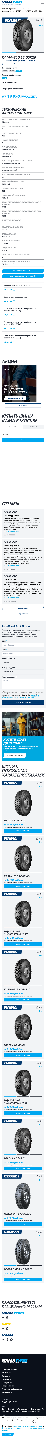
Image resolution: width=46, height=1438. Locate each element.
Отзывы (31, 61)
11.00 (12, 71)
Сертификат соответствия (15, 299)
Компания (6, 1373)
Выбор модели (9, 668)
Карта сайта (7, 1392)
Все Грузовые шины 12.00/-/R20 (21, 276)
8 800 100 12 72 (9, 1402)
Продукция (7, 1383)
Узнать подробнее (11, 531)
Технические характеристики (13, 61)
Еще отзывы (23, 614)
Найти (23, 440)
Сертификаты (19, 64)
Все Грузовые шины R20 (21, 271)
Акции (30, 64)
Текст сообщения (9, 677)
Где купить (6, 64)
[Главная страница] (12, 3)
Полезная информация (12, 1389)
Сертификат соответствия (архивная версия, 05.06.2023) (20, 312)
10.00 (5, 71)
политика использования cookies (27, 1426)
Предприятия (8, 1386)
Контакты (6, 1376)
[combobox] (23, 662)
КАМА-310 (10, 512)
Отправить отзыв (21, 702)
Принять (7, 1434)
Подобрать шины (9, 1369)
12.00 (19, 71)
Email (4, 650)
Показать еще (23, 608)
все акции (23, 405)
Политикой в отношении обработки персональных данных (20, 696)
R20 (4, 78)
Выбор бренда (9, 659)
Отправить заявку (13, 755)
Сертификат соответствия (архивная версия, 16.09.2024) (20, 325)
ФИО (4, 641)
